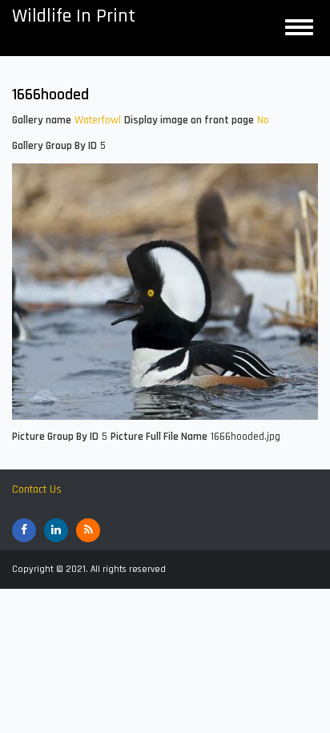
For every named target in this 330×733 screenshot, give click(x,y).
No (263, 120)
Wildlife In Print (73, 16)
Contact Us (37, 489)
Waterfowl (97, 120)
